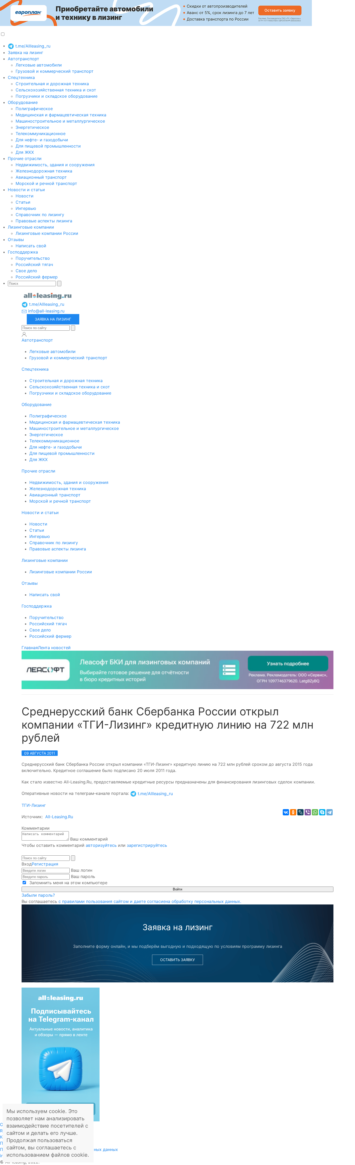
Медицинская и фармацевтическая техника (61, 114)
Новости (25, 195)
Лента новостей (54, 647)
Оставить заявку (177, 959)
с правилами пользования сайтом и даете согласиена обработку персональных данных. (149, 901)
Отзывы (16, 239)
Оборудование (23, 102)
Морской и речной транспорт (46, 183)
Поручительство (33, 258)
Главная (30, 647)
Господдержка (23, 252)
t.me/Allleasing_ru (32, 46)
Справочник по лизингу (40, 214)
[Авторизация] (24, 334)
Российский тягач (34, 264)
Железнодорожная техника (44, 171)
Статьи (23, 202)
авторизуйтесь (101, 845)
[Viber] (308, 812)
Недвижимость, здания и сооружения (55, 164)
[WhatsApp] (315, 812)
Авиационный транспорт (41, 177)
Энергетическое (32, 127)
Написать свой (31, 245)
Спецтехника (21, 77)
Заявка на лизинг (25, 52)
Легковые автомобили (39, 65)
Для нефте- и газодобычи (42, 139)
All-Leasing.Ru (59, 816)
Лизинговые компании (31, 227)
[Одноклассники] (293, 812)
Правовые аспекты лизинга (44, 220)
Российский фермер (37, 276)
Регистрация (45, 864)
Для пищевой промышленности (48, 146)
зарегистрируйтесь (147, 845)
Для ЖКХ (25, 152)
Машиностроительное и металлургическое (60, 121)
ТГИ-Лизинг (34, 805)
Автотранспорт (23, 58)
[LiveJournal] (300, 812)
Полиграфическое (34, 108)
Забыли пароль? (38, 895)
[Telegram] (329, 812)
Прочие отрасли (25, 158)
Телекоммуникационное (40, 133)
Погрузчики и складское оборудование (56, 96)
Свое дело (26, 270)
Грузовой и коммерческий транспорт (55, 71)
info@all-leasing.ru (45, 311)
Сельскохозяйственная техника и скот (56, 89)
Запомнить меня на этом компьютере (67, 882)
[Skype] (322, 812)
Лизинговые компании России (47, 233)
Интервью (26, 208)
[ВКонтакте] (286, 812)
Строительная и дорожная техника (52, 83)
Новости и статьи (26, 189)
